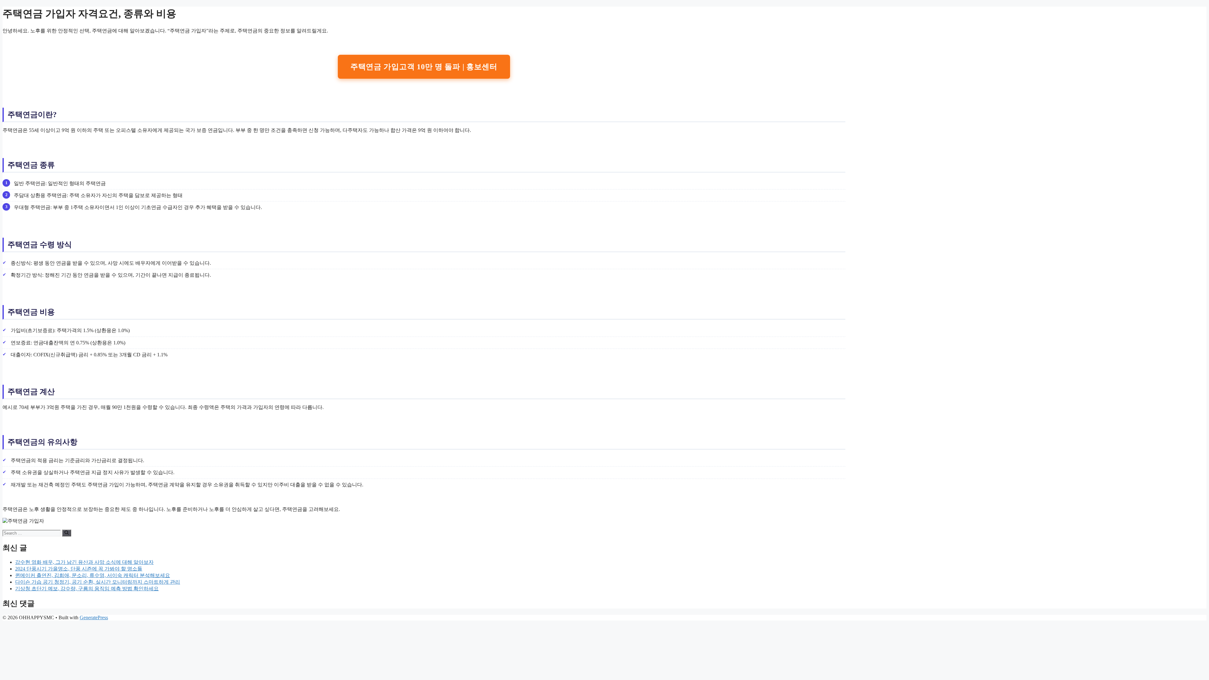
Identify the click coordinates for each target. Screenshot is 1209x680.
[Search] (66, 533)
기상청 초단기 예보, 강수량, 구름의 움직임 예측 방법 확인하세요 (87, 588)
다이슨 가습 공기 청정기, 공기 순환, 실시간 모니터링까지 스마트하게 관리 (97, 582)
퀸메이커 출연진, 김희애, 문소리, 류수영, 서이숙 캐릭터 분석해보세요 (92, 575)
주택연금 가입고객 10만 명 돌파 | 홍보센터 (423, 67)
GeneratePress (94, 617)
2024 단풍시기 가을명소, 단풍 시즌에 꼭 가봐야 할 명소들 (78, 568)
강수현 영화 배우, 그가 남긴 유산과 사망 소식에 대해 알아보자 (84, 562)
